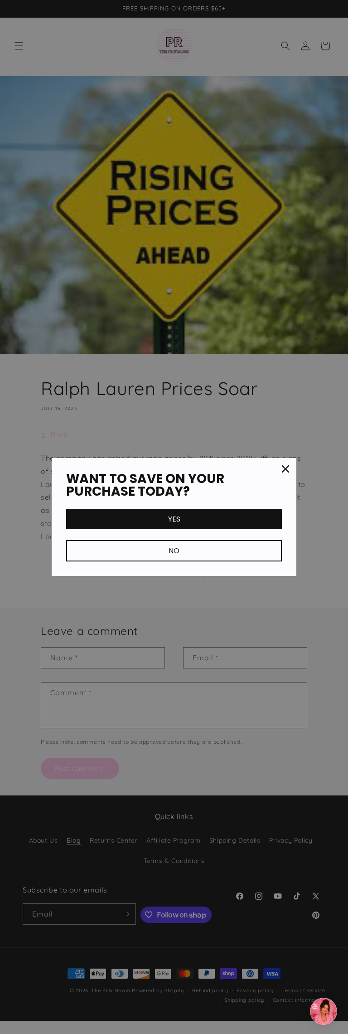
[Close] (285, 469)
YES (174, 519)
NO (174, 551)
